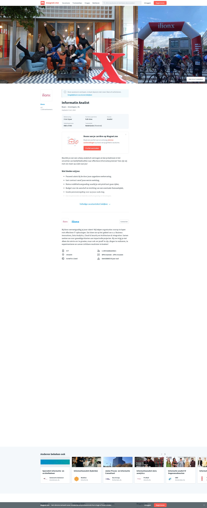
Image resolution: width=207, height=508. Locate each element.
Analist (109, 119)
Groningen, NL (74, 107)
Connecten (124, 222)
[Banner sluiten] (126, 135)
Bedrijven (96, 3)
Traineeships (77, 3)
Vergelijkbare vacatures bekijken (80, 95)
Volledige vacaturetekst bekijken (94, 204)
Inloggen (147, 3)
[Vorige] (161, 454)
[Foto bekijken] (69, 45)
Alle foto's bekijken (196, 79)
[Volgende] (165, 454)
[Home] (49, 3)
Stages (87, 3)
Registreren (160, 3)
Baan (64, 107)
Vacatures (66, 3)
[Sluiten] (204, 505)
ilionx (42, 104)
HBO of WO (68, 126)
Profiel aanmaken (92, 148)
